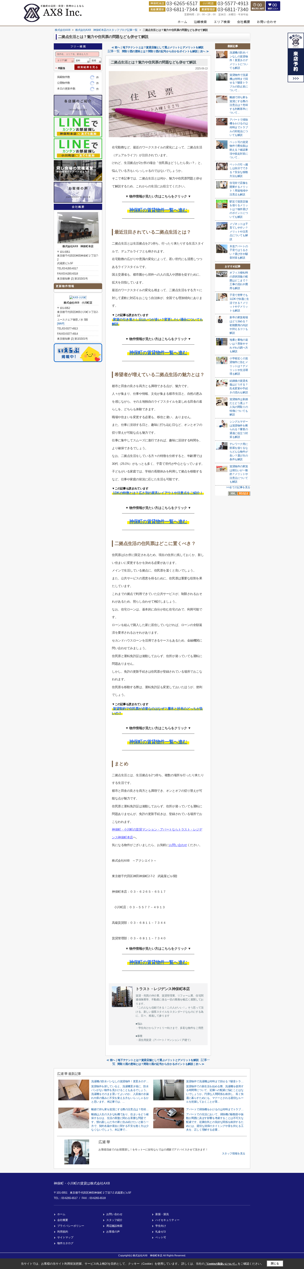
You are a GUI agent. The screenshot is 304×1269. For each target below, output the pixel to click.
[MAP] (60, 323)
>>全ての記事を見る (238, 487)
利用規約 (62, 1231)
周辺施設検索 (114, 1225)
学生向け (160, 1225)
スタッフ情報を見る (233, 1153)
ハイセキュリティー (167, 1220)
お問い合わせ (178, 845)
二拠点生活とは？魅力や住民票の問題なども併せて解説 (153, 62)
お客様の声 (113, 1231)
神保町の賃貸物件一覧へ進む (158, 210)
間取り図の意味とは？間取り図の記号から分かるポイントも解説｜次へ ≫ (165, 51)
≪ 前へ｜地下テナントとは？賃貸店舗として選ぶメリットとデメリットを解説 (157, 47)
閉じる (275, 1263)
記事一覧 (114, 51)
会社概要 (62, 1220)
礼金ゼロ (160, 1231)
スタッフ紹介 (114, 1220)
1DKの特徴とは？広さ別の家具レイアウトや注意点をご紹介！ (158, 493)
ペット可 (160, 1237)
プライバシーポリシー (70, 1225)
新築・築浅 (162, 1214)
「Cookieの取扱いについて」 (221, 1263)
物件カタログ (65, 1243)
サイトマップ (65, 1237)
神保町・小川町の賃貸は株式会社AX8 (82, 1183)
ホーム (61, 1214)
